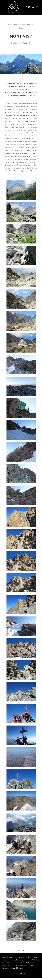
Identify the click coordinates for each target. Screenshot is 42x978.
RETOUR (21, 951)
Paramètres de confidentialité (12, 968)
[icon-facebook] (27, 7)
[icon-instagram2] (29, 7)
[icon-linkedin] (33, 7)
